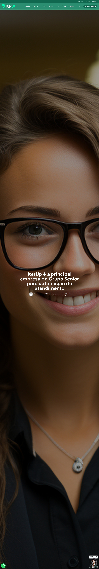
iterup (36, 295)
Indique (72, 6)
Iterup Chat (80, 1)
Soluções (27, 6)
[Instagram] (81, 6)
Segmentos (36, 6)
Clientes (51, 6)
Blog (58, 6)
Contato (64, 6)
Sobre (44, 6)
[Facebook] (79, 6)
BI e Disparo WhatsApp (91, 1)
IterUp (64, 295)
